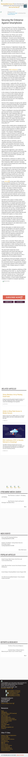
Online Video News (5, 724)
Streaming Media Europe (6, 748)
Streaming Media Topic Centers (8, 718)
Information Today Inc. (6, 688)
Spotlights (3, 726)
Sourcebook (4, 723)
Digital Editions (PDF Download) (9, 713)
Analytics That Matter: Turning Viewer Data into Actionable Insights (12, 543)
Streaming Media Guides (6, 721)
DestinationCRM (4, 736)
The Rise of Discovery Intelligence (15, 645)
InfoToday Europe (5, 741)
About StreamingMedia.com (7, 727)
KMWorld (3, 743)
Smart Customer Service (6, 745)
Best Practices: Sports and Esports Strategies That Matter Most (13, 501)
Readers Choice (4, 722)
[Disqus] (14, 327)
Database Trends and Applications (8, 735)
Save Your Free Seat (13, 7)
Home (2, 711)
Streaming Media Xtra (6, 717)
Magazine (4, 712)
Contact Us (3, 728)
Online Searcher (4, 744)
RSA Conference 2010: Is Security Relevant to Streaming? (13, 441)
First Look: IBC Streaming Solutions (10, 537)
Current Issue (8, 302)
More (25, 506)
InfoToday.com (4, 740)
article (6, 181)
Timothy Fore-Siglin (13, 13)
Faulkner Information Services (7, 739)
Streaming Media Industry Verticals (8, 719)
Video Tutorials (4, 716)
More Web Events (22, 550)
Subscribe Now (13, 297)
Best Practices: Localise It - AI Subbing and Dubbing (14, 496)
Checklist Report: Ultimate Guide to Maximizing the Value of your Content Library (13, 650)
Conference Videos (5, 714)
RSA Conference (13, 69)
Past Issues (19, 302)
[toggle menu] (25, 6)
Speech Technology (5, 746)
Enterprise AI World (5, 738)
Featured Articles (11, 14)
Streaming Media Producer (7, 749)
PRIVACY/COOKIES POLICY (7, 703)
